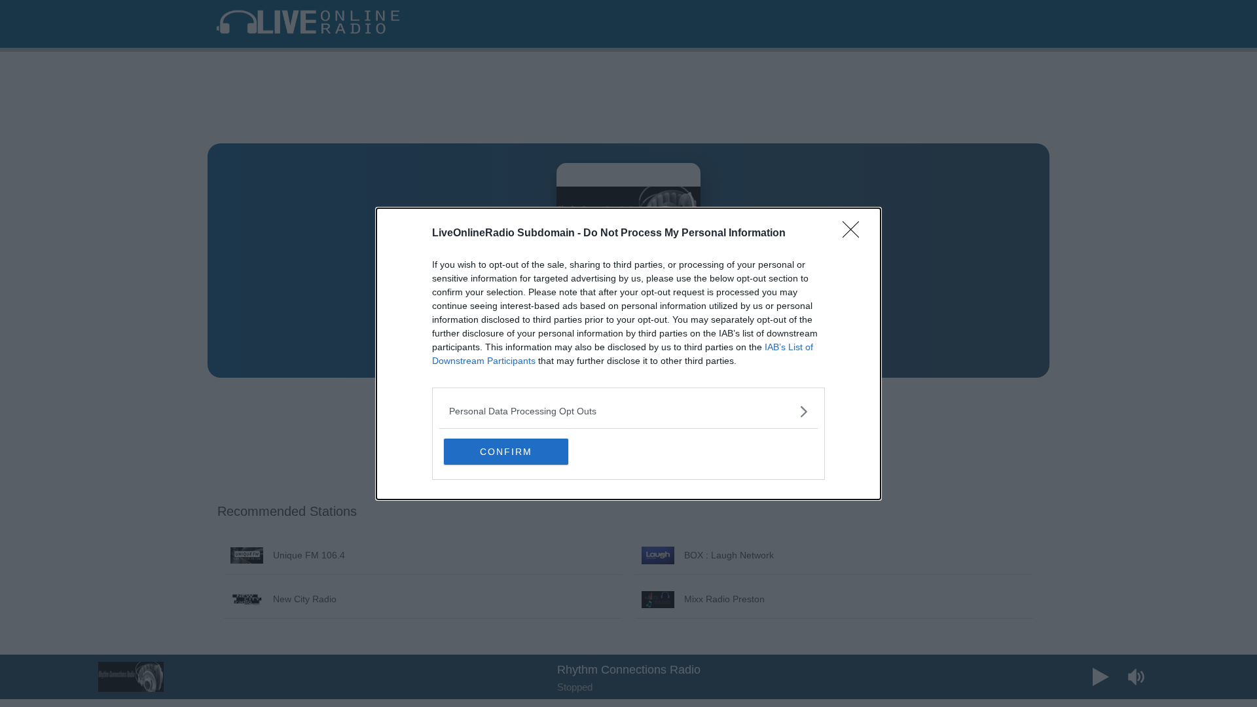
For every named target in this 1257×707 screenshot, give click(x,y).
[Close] (855, 233)
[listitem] (628, 411)
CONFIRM (506, 451)
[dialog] (628, 353)
